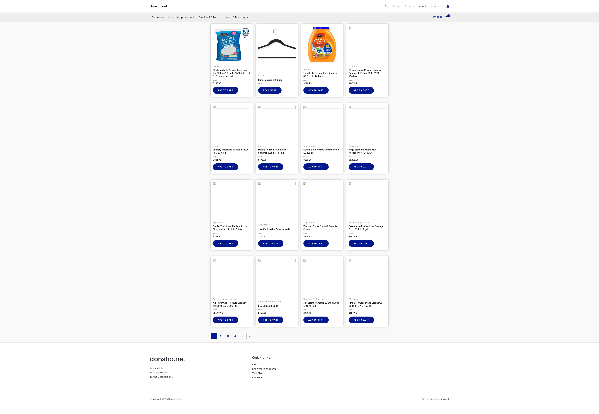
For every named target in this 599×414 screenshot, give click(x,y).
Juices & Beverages (236, 17)
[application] (413, 6)
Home (396, 6)
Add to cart (225, 90)
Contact (436, 6)
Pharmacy (158, 17)
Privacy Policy (157, 368)
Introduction (259, 364)
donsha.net (158, 6)
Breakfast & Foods (209, 17)
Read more (270, 90)
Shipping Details (159, 372)
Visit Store (258, 373)
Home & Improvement (181, 17)
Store (408, 6)
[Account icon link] (447, 6)
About (422, 6)
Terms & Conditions (161, 376)
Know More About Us (264, 368)
